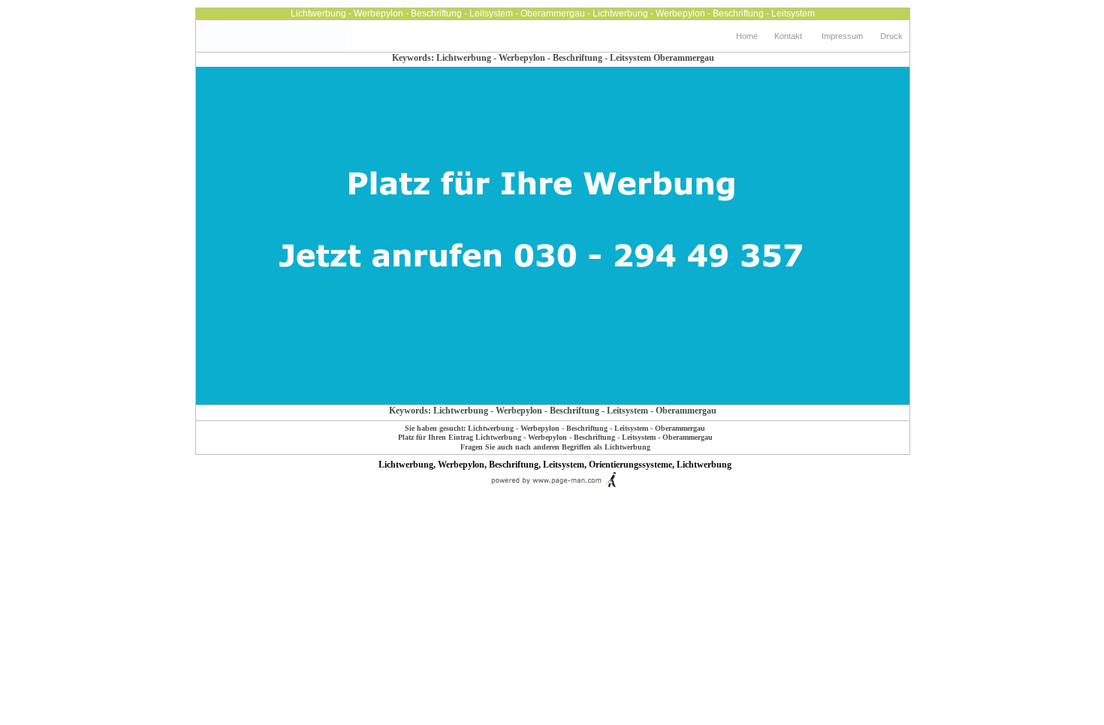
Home (747, 36)
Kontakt (788, 36)
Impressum (842, 36)
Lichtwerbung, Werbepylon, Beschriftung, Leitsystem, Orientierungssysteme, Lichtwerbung (555, 464)
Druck (891, 36)
